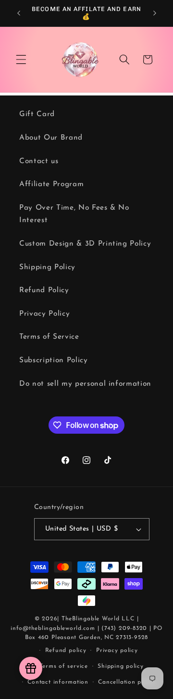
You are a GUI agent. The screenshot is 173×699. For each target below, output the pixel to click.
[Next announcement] (154, 13)
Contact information (57, 682)
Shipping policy (121, 666)
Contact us (39, 161)
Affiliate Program (51, 184)
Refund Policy (44, 290)
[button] (21, 59)
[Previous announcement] (18, 13)
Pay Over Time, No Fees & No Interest (74, 214)
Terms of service (63, 666)
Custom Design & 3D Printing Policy (85, 244)
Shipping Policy (47, 267)
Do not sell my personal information (85, 384)
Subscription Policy (53, 360)
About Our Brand (51, 138)
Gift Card (37, 114)
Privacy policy (117, 650)
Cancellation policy (126, 682)
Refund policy (65, 650)
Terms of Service (49, 337)
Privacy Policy (44, 314)
